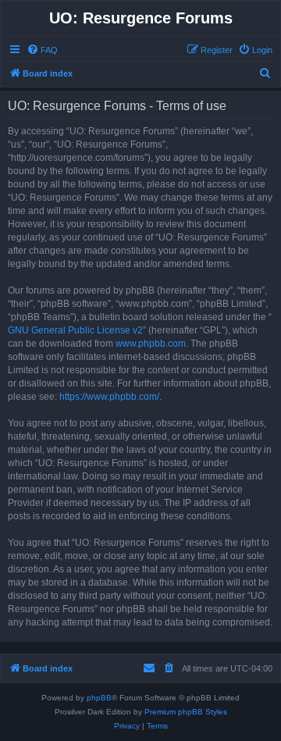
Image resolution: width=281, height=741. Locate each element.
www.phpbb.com (151, 343)
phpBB (99, 697)
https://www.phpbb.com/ (109, 396)
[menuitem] (42, 50)
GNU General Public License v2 (75, 330)
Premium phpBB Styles (185, 711)
